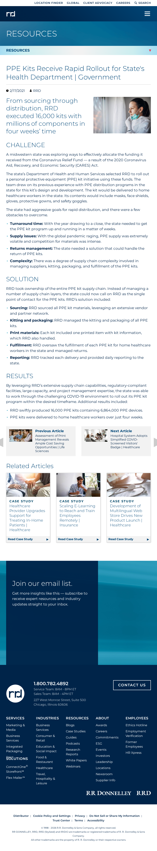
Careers (123, 2)
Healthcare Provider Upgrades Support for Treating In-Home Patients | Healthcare (27, 518)
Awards (101, 725)
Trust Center (61, 820)
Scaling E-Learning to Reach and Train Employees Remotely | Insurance (77, 515)
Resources (77, 718)
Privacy (80, 816)
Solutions (17, 759)
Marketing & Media (15, 727)
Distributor (21, 816)
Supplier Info (105, 780)
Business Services (13, 738)
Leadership (104, 762)
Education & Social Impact (46, 749)
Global (73, 2)
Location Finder (48, 2)
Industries (47, 718)
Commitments (107, 737)
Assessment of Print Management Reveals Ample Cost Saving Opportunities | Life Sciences (52, 441)
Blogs (70, 725)
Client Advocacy (97, 2)
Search (144, 2)
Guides (71, 737)
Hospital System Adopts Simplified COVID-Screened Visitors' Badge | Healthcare (128, 439)
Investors (103, 756)
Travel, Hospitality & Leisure (45, 778)
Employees (137, 718)
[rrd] (11, 14)
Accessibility (95, 820)
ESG (99, 743)
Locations (103, 768)
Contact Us (132, 685)
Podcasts (73, 743)
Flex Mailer (15, 778)
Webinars (73, 766)
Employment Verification (136, 733)
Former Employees (134, 744)
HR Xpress (133, 753)
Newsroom (104, 774)
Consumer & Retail (45, 738)
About (102, 718)
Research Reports (73, 752)
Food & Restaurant (44, 759)
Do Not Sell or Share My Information (114, 816)
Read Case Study (29, 539)
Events (101, 749)
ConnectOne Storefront (17, 768)
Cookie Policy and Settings (51, 816)
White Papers (76, 760)
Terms (78, 820)
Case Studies (76, 731)
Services (15, 718)
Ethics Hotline (136, 725)
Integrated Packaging (14, 749)
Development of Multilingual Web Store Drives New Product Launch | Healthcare (126, 515)
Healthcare (44, 768)
